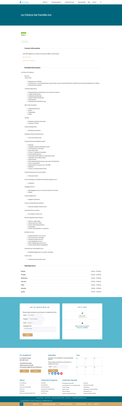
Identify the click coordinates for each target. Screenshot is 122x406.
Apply (24, 371)
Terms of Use (47, 397)
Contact (94, 2)
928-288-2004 (24, 360)
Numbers (26, 319)
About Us (45, 2)
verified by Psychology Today (79, 397)
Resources (68, 397)
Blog (89, 2)
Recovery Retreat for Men (58, 397)
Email (25, 323)
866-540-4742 (27, 57)
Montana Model (82, 2)
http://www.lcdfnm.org (29, 60)
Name (25, 315)
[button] (100, 2)
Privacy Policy (39, 397)
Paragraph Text (27, 326)
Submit (27, 335)
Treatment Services (69, 2)
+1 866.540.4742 (82, 317)
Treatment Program (56, 2)
